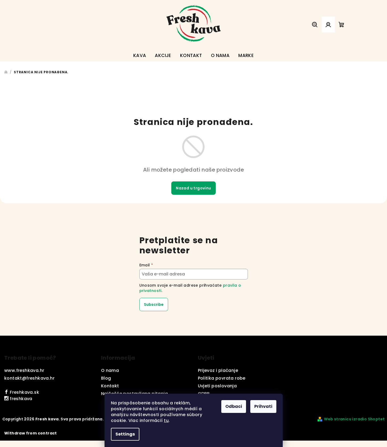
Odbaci (233, 406)
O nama (110, 370)
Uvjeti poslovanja (217, 386)
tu (166, 420)
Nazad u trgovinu (193, 188)
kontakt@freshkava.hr (29, 378)
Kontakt (110, 386)
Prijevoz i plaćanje (218, 370)
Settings (125, 434)
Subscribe (154, 304)
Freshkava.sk (24, 392)
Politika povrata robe (221, 378)
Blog (106, 378)
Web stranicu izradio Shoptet (354, 419)
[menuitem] (140, 55)
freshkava (20, 399)
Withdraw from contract (30, 433)
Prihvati (263, 406)
